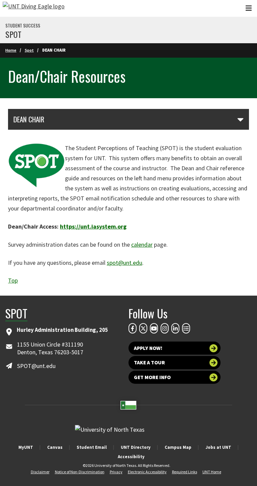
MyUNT (25, 447)
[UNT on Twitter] (143, 328)
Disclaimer (40, 471)
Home (10, 50)
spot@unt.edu (124, 262)
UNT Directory (136, 447)
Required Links (184, 471)
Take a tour (149, 362)
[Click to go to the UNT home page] (34, 8)
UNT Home (211, 471)
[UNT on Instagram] (165, 328)
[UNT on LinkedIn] (175, 328)
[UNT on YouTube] (154, 328)
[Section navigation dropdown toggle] (240, 119)
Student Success (22, 25)
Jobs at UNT (218, 447)
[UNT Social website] (186, 328)
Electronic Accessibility (147, 471)
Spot (13, 34)
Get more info (152, 377)
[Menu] (249, 8)
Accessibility (131, 457)
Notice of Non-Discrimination (79, 471)
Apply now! (148, 348)
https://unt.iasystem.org (93, 226)
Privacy (116, 471)
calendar (142, 244)
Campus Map (178, 447)
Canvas (55, 447)
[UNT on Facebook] (132, 328)
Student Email (92, 447)
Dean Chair (28, 119)
